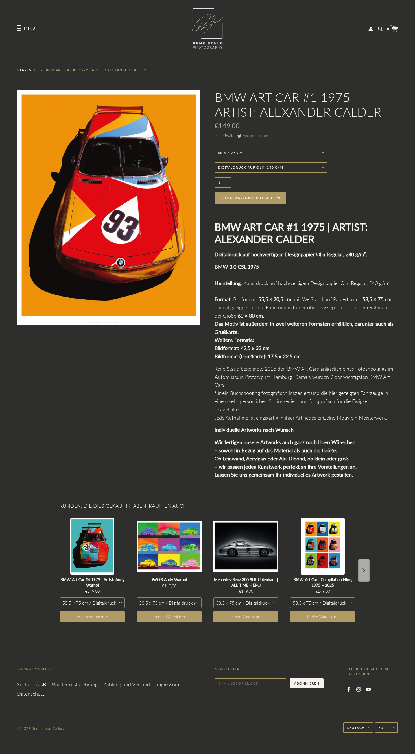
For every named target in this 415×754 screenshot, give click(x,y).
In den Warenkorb (92, 616)
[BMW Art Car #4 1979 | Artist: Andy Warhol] (92, 546)
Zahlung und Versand (126, 684)
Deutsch (356, 727)
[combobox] (92, 602)
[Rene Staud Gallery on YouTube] (368, 688)
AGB (41, 684)
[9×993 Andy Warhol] (169, 546)
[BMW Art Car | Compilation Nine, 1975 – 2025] (322, 546)
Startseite (28, 70)
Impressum (167, 684)
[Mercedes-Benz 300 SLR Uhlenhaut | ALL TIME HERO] (245, 546)
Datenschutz (31, 693)
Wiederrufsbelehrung (75, 684)
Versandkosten (255, 135)
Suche (23, 684)
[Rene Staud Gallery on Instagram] (358, 688)
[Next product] (364, 570)
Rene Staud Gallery (48, 728)
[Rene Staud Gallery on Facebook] (348, 688)
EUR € (384, 727)
